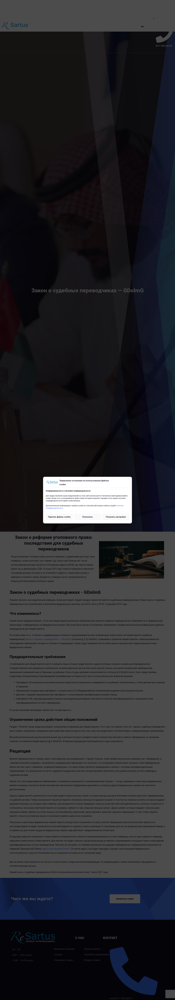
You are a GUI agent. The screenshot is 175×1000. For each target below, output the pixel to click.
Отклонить (87, 517)
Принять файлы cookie (59, 517)
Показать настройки (116, 517)
